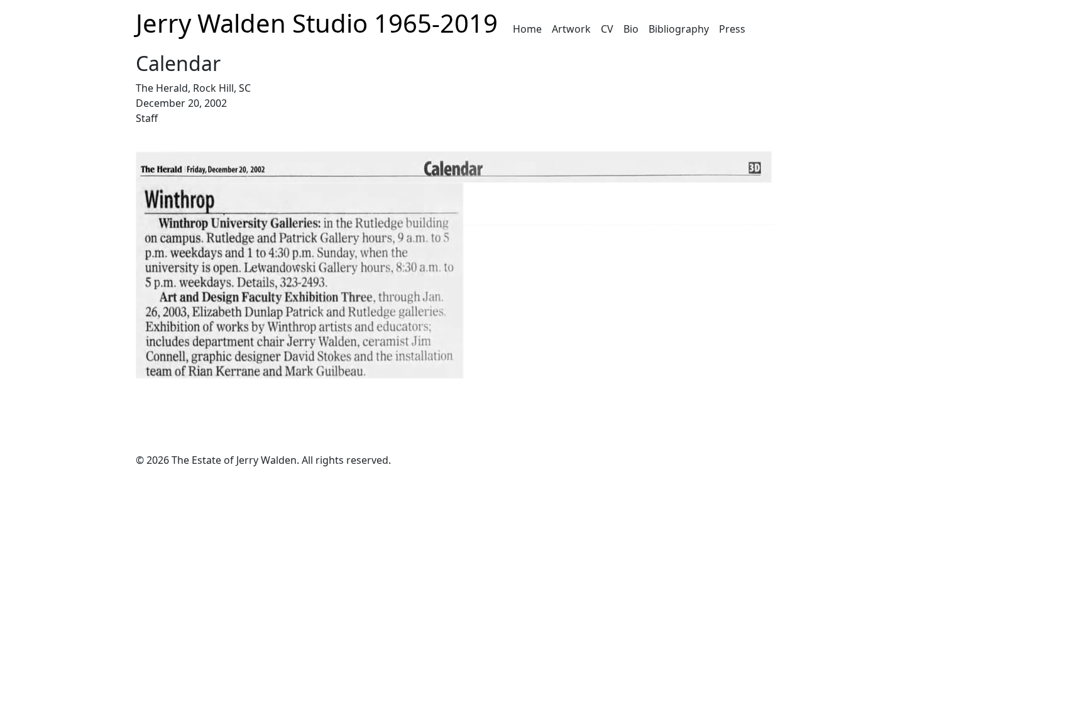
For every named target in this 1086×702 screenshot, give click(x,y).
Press (732, 29)
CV (607, 29)
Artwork (571, 29)
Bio (631, 29)
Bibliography (679, 29)
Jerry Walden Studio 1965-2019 (317, 23)
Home (527, 29)
